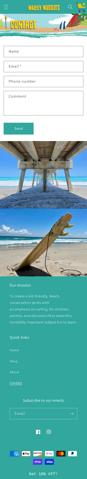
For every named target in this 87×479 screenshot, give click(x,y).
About (14, 372)
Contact (16, 383)
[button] (6, 7)
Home (14, 350)
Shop (14, 361)
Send (18, 128)
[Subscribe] (71, 413)
